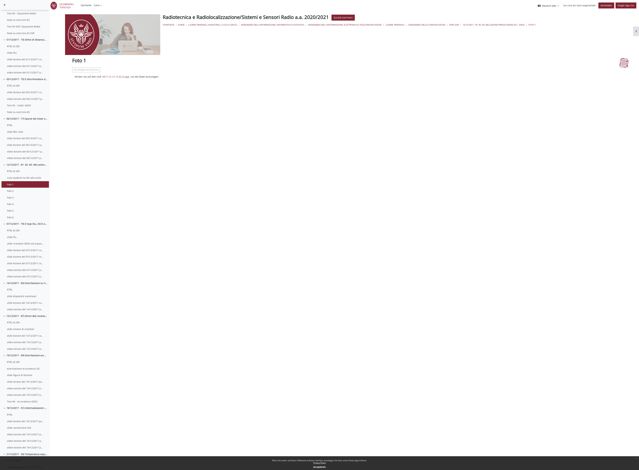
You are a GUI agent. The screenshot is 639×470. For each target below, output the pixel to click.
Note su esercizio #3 (18, 112)
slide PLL (12, 237)
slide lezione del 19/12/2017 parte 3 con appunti (25, 421)
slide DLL (12, 52)
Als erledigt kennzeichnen (86, 69)
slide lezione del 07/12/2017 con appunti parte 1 (25, 250)
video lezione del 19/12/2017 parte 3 (25, 434)
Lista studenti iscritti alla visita (24, 177)
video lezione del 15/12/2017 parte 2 (25, 348)
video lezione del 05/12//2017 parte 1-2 (25, 98)
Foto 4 (10, 204)
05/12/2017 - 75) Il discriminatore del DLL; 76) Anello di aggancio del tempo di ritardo (26, 79)
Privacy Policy (319, 462)
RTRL (10, 125)
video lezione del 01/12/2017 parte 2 (25, 72)
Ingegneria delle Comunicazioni (426, 24)
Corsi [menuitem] (97, 5)
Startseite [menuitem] (86, 5)
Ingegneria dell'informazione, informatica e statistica (272, 24)
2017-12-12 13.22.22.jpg (115, 76)
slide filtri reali (15, 131)
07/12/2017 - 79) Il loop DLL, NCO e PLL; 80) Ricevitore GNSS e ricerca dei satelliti (26, 223)
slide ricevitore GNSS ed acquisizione (25, 243)
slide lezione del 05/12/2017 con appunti (25, 92)
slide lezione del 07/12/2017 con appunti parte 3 (25, 263)
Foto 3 (10, 197)
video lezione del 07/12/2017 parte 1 (25, 270)
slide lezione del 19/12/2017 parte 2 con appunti (25, 381)
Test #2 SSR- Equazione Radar (23, 26)
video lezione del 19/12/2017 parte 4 (25, 447)
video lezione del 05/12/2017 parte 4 (25, 158)
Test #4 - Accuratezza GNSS (22, 401)
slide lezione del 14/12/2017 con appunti (25, 302)
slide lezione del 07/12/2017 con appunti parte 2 (25, 256)
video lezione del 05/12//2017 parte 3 (25, 151)
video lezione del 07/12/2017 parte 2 (25, 276)
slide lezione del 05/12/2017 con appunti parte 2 (25, 144)
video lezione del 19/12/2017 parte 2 (25, 394)
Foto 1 (10, 184)
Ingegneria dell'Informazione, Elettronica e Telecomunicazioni (345, 24)
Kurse (181, 24)
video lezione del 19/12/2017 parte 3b (25, 440)
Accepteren (319, 467)
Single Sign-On (626, 5)
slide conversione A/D (19, 427)
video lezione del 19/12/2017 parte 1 (25, 388)
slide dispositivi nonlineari (21, 296)
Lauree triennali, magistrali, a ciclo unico (212, 24)
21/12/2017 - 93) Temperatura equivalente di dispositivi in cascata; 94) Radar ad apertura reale (26, 454)
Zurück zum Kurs (343, 17)
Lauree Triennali (395, 24)
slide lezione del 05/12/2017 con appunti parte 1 (25, 138)
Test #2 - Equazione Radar (21, 13)
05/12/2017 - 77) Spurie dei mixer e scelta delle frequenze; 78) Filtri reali (26, 118)
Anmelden (606, 5)
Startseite (168, 24)
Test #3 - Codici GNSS (19, 105)
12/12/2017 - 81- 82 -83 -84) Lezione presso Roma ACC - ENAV (26, 164)
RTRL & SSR (13, 46)
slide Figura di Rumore (19, 375)
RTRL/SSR (454, 24)
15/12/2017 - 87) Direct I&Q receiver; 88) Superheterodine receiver (26, 316)
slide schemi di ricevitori (20, 329)
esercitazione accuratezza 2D (23, 368)
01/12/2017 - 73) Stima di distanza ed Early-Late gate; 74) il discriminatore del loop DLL (26, 39)
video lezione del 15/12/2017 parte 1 (25, 342)
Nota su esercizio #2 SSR (20, 33)
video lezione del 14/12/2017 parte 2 (25, 309)
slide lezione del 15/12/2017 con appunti (25, 335)
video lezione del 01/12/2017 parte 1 (25, 66)
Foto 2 (10, 190)
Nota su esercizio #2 (18, 19)
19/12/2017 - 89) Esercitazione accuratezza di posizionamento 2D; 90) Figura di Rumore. (26, 355)
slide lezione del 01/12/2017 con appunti (25, 59)
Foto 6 (10, 217)
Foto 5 (10, 210)
